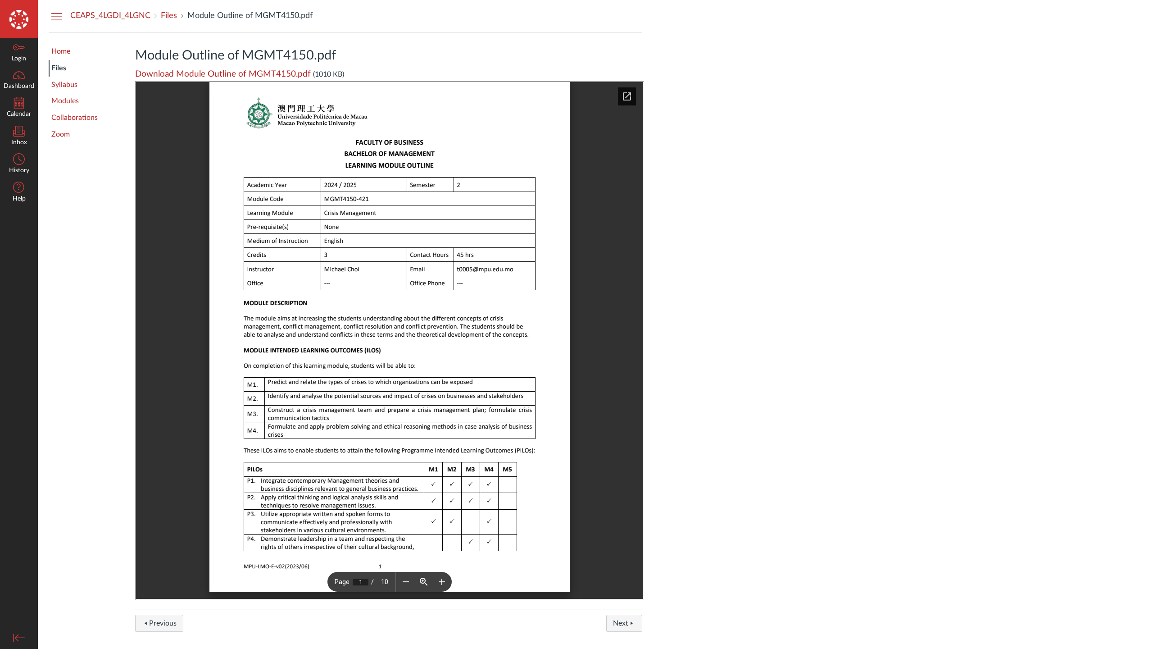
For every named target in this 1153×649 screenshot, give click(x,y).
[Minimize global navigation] (19, 637)
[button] (19, 192)
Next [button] (620, 623)
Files (58, 68)
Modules (65, 101)
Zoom (60, 134)
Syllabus (64, 84)
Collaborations (74, 117)
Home (60, 51)
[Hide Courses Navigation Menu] (57, 16)
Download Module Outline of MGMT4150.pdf (223, 74)
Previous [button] (163, 623)
